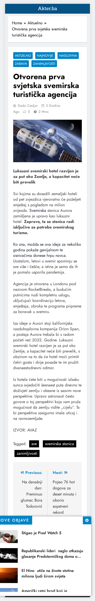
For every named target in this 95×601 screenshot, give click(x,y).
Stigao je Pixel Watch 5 (41, 533)
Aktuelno (23, 55)
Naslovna (68, 55)
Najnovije (45, 55)
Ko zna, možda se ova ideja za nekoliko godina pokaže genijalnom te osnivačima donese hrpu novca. (47, 249)
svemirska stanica (59, 444)
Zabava (21, 63)
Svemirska (37, 210)
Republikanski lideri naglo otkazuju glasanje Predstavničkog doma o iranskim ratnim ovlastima (52, 556)
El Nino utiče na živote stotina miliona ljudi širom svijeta (48, 573)
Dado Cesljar (28, 105)
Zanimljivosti (44, 63)
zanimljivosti (27, 453)
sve (34, 444)
